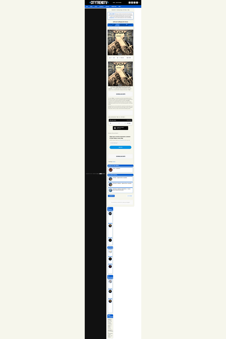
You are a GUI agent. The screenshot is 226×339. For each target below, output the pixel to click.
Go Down (125, 21)
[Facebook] (130, 3)
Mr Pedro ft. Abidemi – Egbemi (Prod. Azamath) (122, 183)
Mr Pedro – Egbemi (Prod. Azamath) (120, 177)
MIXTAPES (107, 6)
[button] (120, 128)
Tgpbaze (97, 173)
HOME (87, 6)
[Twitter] (132, 3)
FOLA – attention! (116, 168)
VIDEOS (96, 6)
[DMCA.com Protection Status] (102, 173)
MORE (120, 6)
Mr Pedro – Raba (126, 9)
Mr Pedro (114, 161)
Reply (120, 21)
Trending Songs (119, 9)
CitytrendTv (114, 9)
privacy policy (122, 140)
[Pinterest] (137, 3)
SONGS (91, 6)
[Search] (139, 3)
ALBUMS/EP (101, 6)
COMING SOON (113, 6)
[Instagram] (134, 3)
